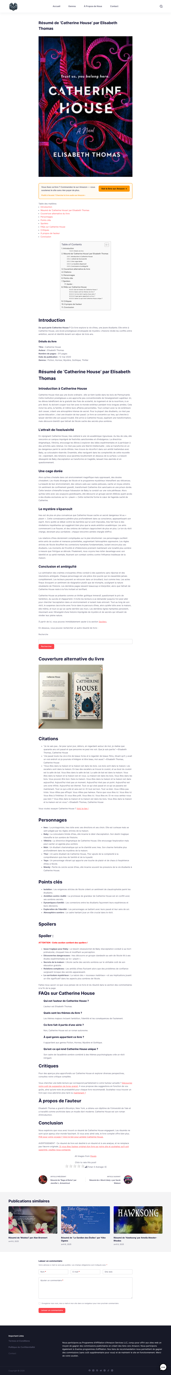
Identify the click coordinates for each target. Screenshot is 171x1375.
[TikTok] (108, 1370)
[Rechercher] (161, 6)
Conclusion (46, 236)
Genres (72, 6)
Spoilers (44, 223)
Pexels (93, 1156)
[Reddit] (101, 1370)
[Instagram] (105, 1370)
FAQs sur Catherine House (53, 227)
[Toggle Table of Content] (105, 245)
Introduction (46, 207)
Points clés (46, 220)
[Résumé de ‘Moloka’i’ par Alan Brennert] (33, 1220)
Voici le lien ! (83, 808)
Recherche (43, 634)
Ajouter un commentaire (51, 1280)
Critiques (45, 230)
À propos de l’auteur (50, 233)
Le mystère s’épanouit (78, 264)
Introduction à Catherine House (82, 256)
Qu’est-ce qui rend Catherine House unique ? (88, 298)
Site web (108, 1272)
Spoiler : (70, 284)
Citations (67, 272)
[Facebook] (90, 1370)
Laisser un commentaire (52, 1310)
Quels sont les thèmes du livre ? (84, 292)
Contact (114, 6)
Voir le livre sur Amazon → (114, 188)
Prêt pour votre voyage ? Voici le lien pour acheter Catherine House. (71, 1137)
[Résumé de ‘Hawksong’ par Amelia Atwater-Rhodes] (138, 1220)
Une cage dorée (76, 261)
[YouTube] (112, 1370)
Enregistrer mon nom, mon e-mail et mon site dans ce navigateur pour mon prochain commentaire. (80, 1303)
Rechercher (46, 646)
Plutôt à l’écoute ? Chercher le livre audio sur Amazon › (63, 195)
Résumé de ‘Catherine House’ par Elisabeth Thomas (65, 210)
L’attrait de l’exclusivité (79, 259)
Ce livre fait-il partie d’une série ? (85, 294)
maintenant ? (80, 1093)
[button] (163, 1367)
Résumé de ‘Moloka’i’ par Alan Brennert (28, 1237)
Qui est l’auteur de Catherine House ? (86, 289)
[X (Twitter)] (93, 1370)
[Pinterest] (97, 1370)
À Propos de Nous (93, 6)
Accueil (56, 6)
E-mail (76, 1272)
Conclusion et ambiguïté (79, 266)
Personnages (47, 217)
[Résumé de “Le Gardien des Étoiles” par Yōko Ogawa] (85, 1220)
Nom (43, 1272)
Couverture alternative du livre (55, 213)
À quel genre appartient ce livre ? (84, 296)
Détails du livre (78, 251)
